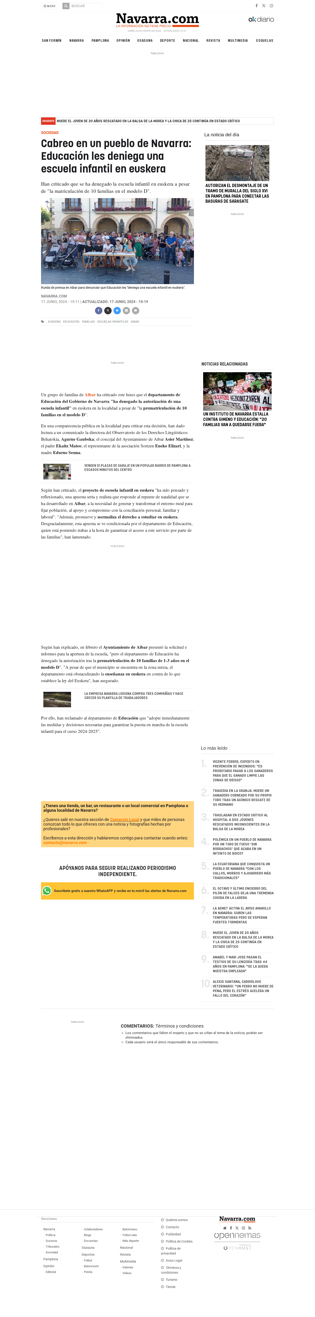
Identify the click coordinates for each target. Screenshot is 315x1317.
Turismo (171, 1280)
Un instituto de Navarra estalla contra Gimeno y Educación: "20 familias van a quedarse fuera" (235, 420)
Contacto (172, 1227)
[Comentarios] (135, 310)
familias (88, 321)
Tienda (170, 1287)
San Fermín (52, 40)
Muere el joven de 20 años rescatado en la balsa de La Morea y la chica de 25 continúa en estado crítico (148, 121)
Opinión (123, 40)
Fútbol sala (129, 1235)
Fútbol (88, 1260)
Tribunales (52, 1246)
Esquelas (264, 40)
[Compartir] (98, 310)
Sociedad (52, 1252)
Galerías (127, 1267)
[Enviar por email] (126, 310)
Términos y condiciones (179, 1026)
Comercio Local (124, 819)
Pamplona (100, 40)
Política (50, 1235)
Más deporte (130, 1241)
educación (71, 321)
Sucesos (51, 1241)
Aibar (135, 321)
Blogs (87, 1235)
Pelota (88, 1272)
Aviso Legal (174, 1261)
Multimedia (238, 40)
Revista (213, 40)
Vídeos (126, 1273)
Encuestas (91, 1241)
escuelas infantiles (112, 321)
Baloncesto (91, 1266)
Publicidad (173, 1234)
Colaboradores (93, 1229)
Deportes (88, 1255)
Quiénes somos (177, 1220)
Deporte (167, 40)
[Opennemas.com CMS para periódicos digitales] (237, 1240)
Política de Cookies (179, 1241)
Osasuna (145, 40)
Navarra (76, 40)
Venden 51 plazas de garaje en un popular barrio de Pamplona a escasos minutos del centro (137, 468)
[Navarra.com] (157, 19)
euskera (54, 321)
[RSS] (249, 1228)
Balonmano (129, 1229)
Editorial (51, 1272)
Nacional (191, 40)
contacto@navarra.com (65, 842)
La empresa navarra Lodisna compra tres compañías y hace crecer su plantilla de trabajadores (133, 696)
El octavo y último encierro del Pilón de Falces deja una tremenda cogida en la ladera (243, 893)
